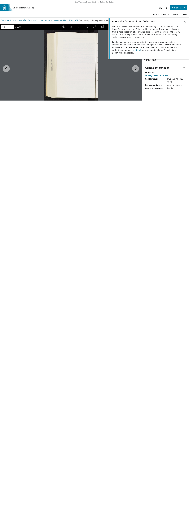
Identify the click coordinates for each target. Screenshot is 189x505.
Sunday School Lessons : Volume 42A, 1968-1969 (53, 20)
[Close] (185, 21)
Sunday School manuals (13, 20)
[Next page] (135, 68)
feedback (137, 50)
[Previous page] (6, 68)
